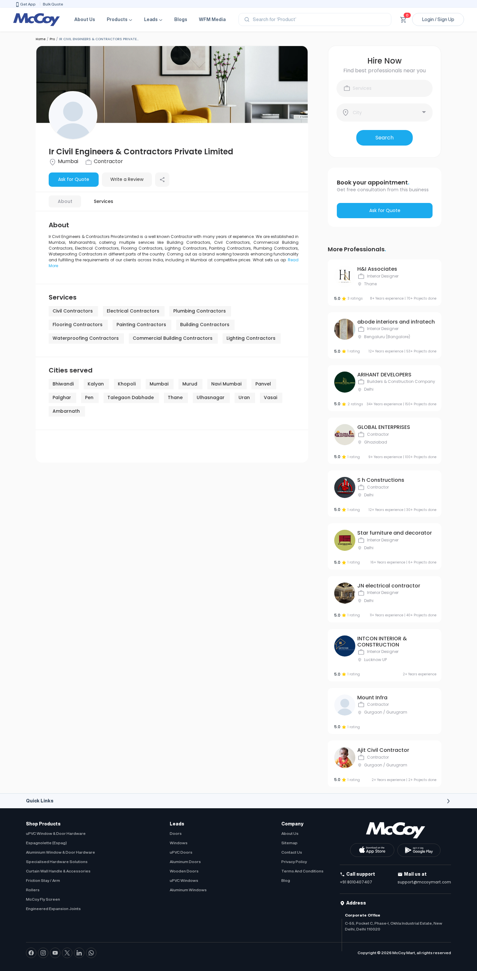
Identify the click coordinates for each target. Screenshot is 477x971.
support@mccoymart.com (424, 882)
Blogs (180, 19)
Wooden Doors (184, 871)
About (65, 201)
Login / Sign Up (438, 19)
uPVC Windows (184, 880)
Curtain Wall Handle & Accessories (58, 871)
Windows (179, 843)
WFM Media (212, 19)
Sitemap (289, 843)
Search (384, 137)
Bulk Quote (53, 4)
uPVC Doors (181, 852)
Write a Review (126, 179)
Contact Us (291, 852)
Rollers (33, 890)
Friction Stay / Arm (43, 880)
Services (103, 201)
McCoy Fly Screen (43, 899)
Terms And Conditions (302, 871)
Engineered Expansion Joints (53, 908)
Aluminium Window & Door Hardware (60, 852)
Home (40, 39)
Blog (285, 880)
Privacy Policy (294, 861)
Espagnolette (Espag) (46, 843)
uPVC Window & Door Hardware (56, 833)
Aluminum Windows (188, 890)
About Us (84, 19)
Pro (52, 39)
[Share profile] (162, 179)
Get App (28, 4)
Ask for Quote (73, 179)
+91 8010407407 (356, 882)
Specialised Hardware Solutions (57, 861)
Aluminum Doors (185, 861)
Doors (176, 833)
